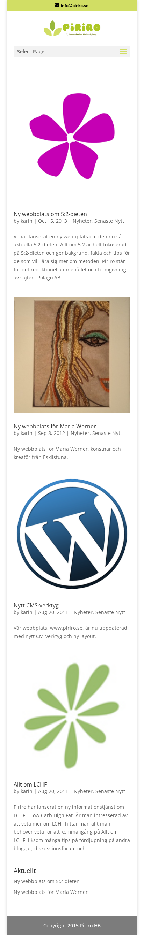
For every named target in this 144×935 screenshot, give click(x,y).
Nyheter (82, 220)
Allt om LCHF (30, 784)
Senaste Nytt (109, 220)
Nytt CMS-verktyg (36, 605)
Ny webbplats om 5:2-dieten (50, 214)
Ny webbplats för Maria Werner (55, 426)
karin (27, 220)
